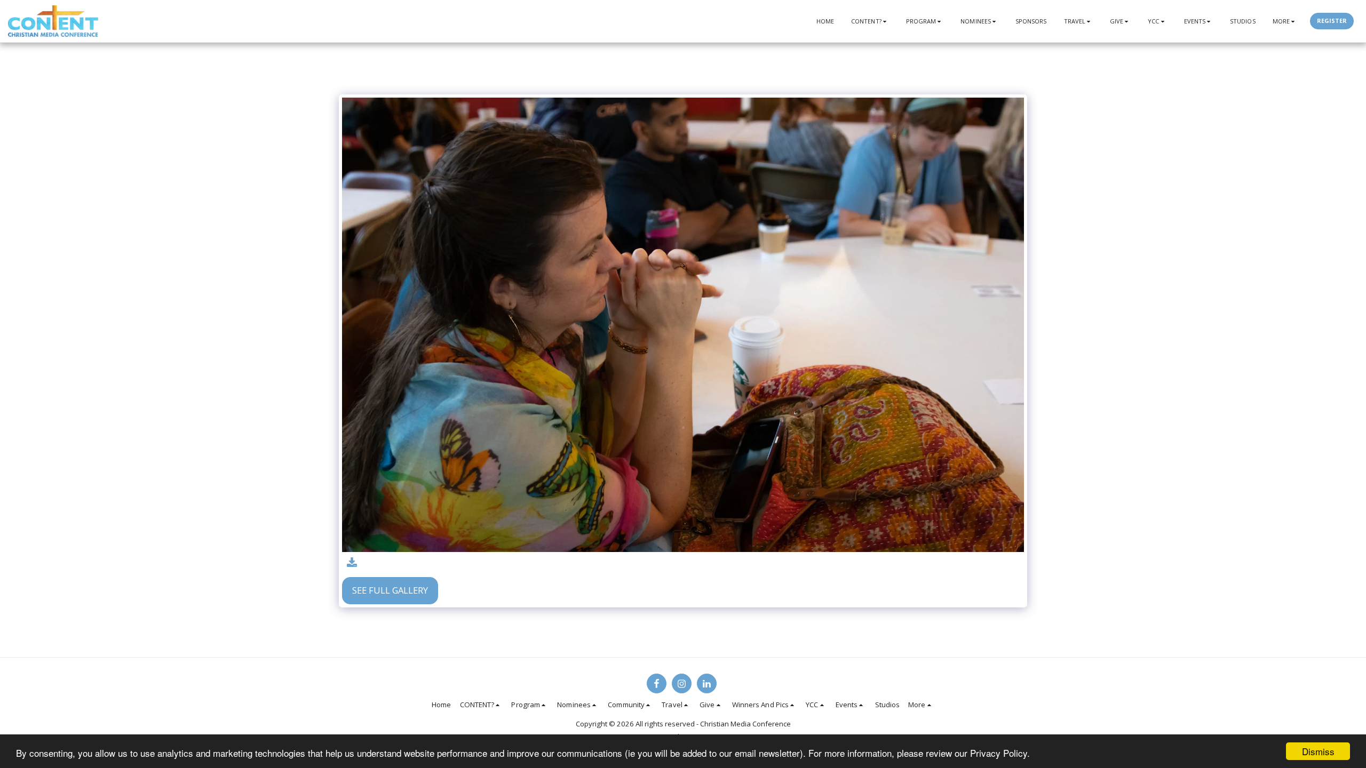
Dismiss (1318, 751)
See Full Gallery (390, 590)
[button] (870, 21)
